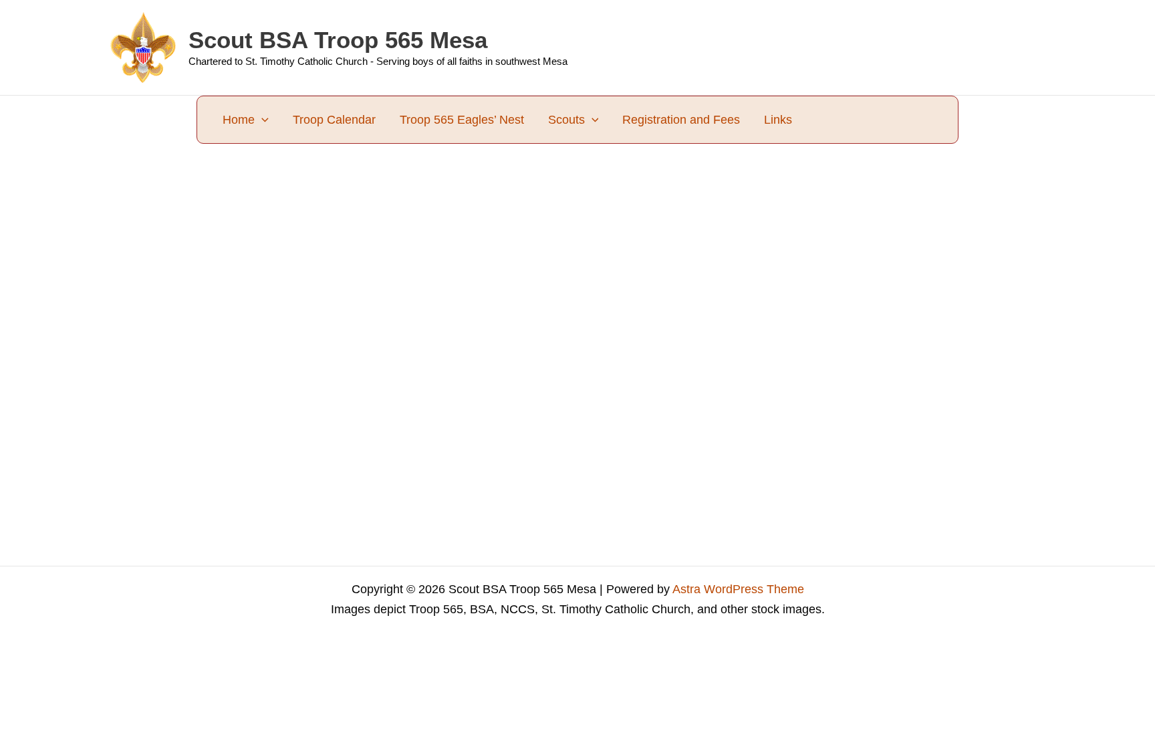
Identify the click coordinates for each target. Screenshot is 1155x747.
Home (239, 119)
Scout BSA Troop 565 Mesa (337, 40)
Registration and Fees (681, 119)
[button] (262, 119)
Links (778, 119)
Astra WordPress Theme (738, 589)
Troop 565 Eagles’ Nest (462, 119)
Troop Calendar (334, 119)
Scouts (566, 119)
